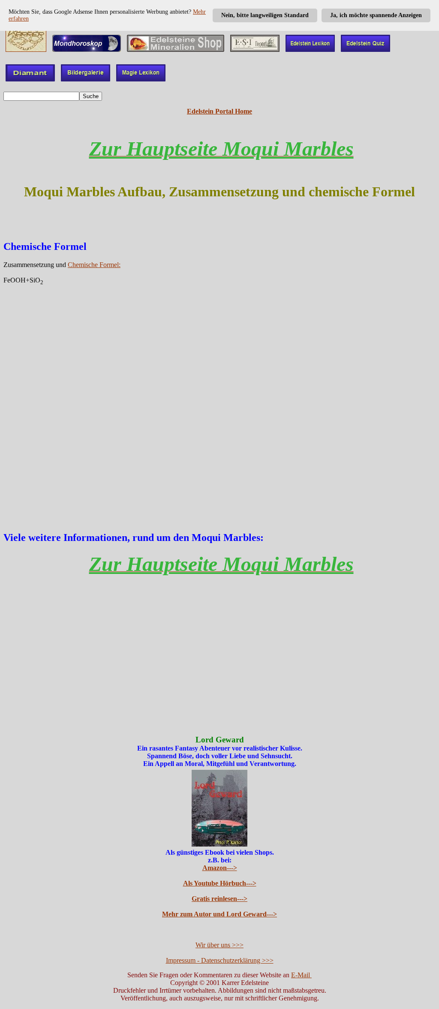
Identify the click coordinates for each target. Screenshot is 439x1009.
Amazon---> (219, 867)
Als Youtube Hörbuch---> (219, 883)
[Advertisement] (219, 401)
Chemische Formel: (94, 264)
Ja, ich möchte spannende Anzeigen (376, 15)
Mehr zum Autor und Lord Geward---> (219, 914)
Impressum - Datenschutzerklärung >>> (220, 960)
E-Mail (301, 975)
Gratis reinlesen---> (219, 898)
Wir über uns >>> (219, 945)
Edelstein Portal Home (219, 111)
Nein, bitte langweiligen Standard (265, 15)
